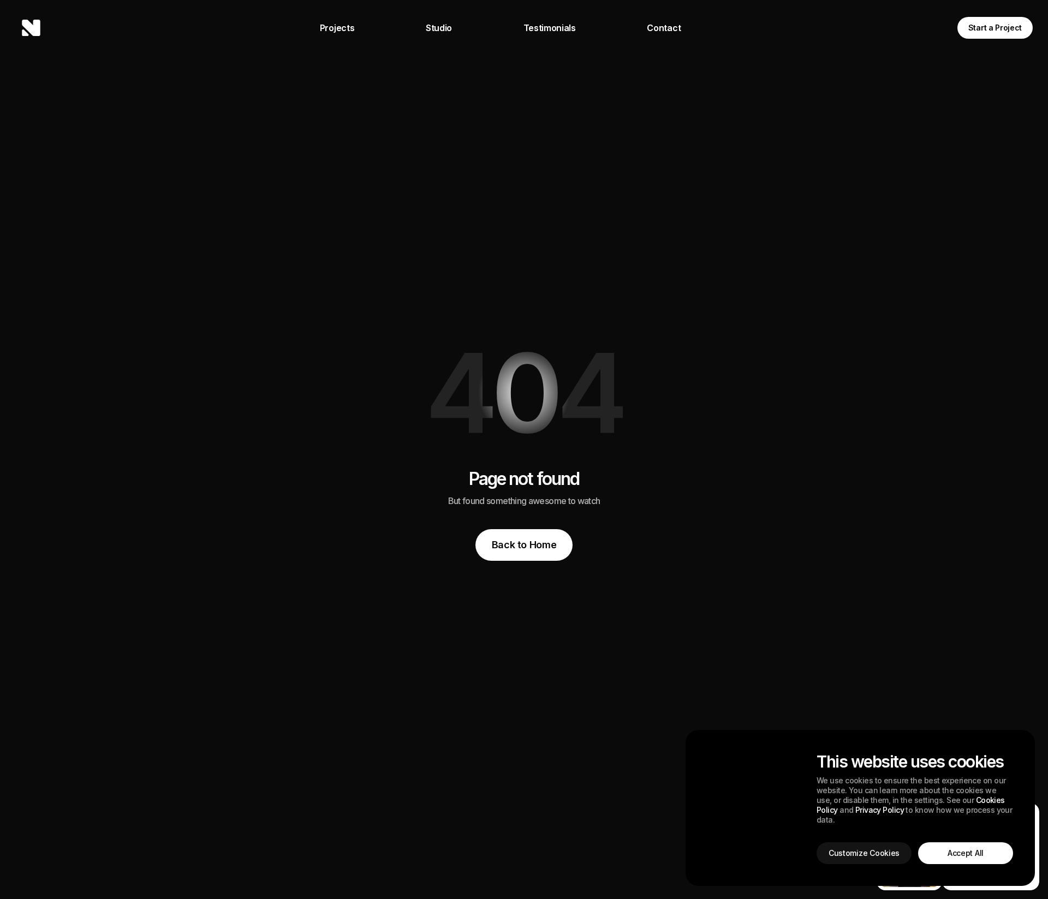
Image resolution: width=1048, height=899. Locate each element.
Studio (439, 27)
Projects (337, 27)
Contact (664, 27)
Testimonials (549, 27)
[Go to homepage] (31, 28)
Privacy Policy (879, 809)
